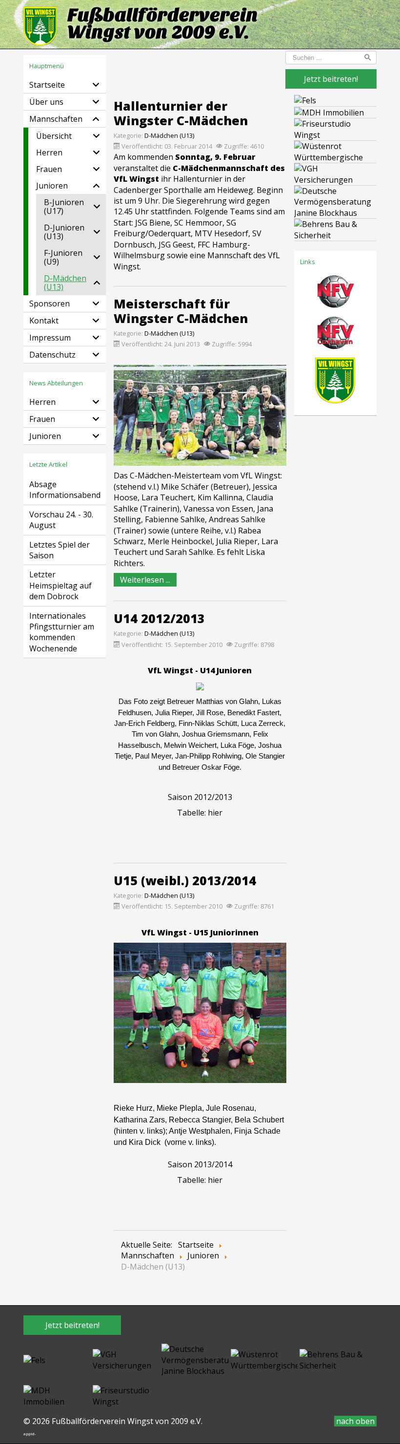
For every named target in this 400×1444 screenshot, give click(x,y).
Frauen (49, 169)
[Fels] (305, 100)
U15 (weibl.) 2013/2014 (185, 880)
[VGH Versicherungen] (335, 173)
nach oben (355, 1421)
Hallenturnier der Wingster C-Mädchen (181, 113)
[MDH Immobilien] (329, 112)
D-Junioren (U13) (64, 232)
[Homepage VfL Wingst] (335, 383)
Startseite (47, 84)
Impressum (50, 337)
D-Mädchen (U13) (65, 282)
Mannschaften (55, 119)
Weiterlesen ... (145, 579)
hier (215, 812)
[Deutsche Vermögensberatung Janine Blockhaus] (335, 201)
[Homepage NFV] (335, 294)
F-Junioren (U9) (63, 257)
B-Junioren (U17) (64, 206)
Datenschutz (52, 354)
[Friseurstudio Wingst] (335, 128)
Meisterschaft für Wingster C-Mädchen (181, 310)
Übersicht (54, 136)
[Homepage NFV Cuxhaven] (335, 336)
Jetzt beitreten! (331, 79)
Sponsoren (49, 303)
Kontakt (44, 320)
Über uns (46, 101)
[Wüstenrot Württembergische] (335, 151)
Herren (49, 152)
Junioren (52, 185)
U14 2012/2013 (159, 618)
